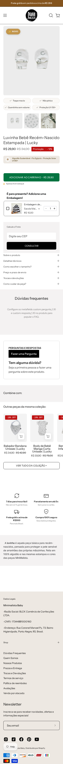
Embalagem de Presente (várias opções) (33, 204)
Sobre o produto (11, 255)
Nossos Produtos (12, 663)
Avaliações (9, 688)
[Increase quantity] (54, 208)
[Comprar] (48, 436)
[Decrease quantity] (46, 208)
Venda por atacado (13, 693)
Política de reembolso (15, 683)
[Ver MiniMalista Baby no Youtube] (36, 739)
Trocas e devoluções (13, 278)
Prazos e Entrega (12, 668)
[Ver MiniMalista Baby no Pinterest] (29, 739)
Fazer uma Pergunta (24, 353)
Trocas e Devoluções (14, 673)
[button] (50, 15)
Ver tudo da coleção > (31, 465)
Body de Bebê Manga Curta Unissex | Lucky (42, 449)
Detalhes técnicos (12, 261)
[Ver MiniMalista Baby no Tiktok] (13, 739)
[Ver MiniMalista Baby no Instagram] (5, 739)
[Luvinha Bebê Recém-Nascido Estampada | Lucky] (14, 120)
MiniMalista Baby (17, 748)
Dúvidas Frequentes (14, 653)
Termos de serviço (13, 678)
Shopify (41, 748)
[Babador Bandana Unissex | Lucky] (15, 428)
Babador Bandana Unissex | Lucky (15, 447)
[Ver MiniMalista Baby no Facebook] (21, 739)
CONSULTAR (31, 245)
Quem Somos (10, 658)
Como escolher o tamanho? (17, 266)
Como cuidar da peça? (14, 283)
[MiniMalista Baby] (31, 15)
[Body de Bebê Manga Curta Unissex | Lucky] (42, 428)
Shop (5, 642)
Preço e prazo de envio (14, 272)
